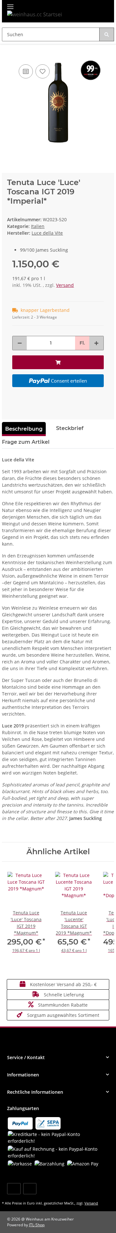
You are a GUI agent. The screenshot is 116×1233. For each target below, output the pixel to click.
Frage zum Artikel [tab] (26, 442)
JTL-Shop (36, 1225)
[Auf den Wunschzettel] (42, 71)
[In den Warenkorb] (7, 53)
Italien (37, 226)
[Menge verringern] (20, 343)
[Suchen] (106, 34)
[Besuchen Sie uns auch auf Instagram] (29, 1188)
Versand (65, 285)
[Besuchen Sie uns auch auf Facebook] (13, 1188)
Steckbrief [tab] (69, 428)
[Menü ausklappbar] (10, 4)
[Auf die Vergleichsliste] (26, 71)
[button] (58, 1057)
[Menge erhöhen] (96, 343)
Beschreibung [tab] (24, 429)
